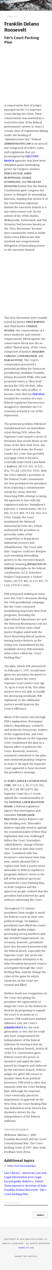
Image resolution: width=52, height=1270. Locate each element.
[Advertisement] (26, 74)
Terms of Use (26, 1247)
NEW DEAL (38, 394)
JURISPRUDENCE (13, 1027)
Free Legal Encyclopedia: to (25, 1181)
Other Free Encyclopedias (21, 1166)
